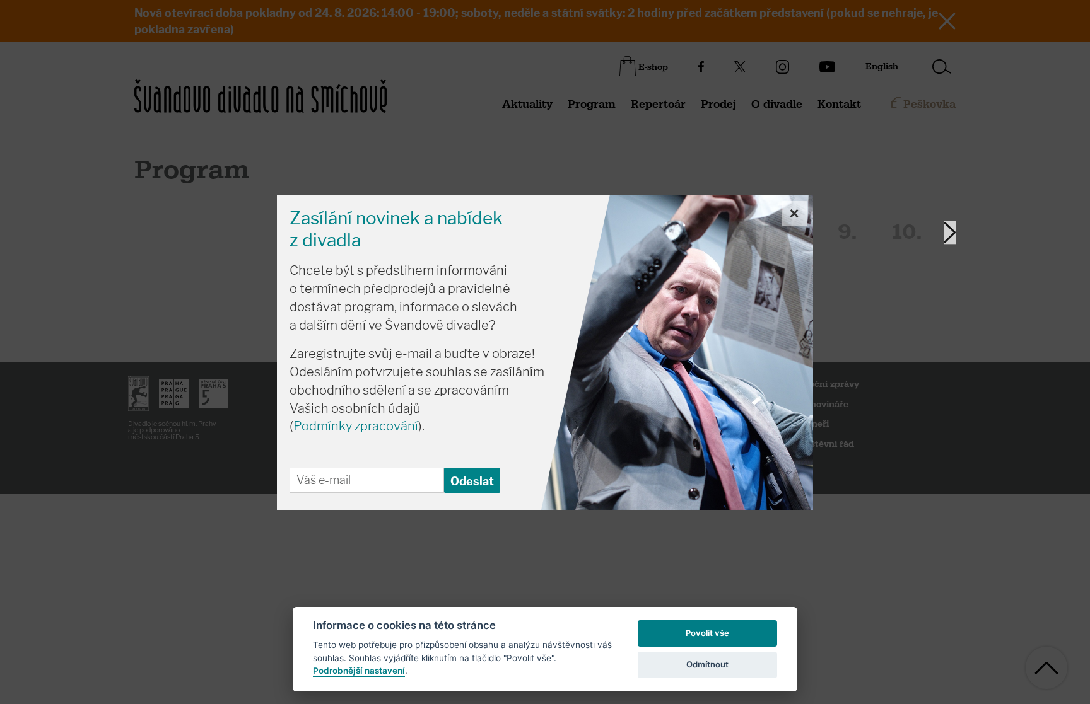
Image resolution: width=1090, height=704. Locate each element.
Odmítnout (707, 664)
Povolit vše (707, 633)
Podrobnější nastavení (359, 671)
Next (950, 232)
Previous (329, 232)
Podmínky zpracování (355, 426)
